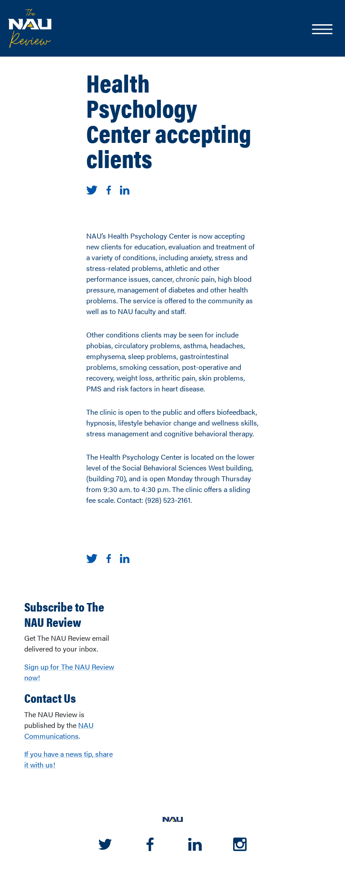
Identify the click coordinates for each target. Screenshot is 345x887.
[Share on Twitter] (91, 189)
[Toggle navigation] (321, 30)
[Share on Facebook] (108, 189)
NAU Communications (58, 730)
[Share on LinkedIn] (124, 189)
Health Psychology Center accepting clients (168, 120)
